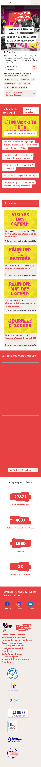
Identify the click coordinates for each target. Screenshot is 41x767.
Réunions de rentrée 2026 (17, 268)
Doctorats (27, 83)
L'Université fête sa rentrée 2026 (20, 133)
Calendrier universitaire (19, 87)
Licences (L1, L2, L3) (11, 79)
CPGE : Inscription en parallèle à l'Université (18, 167)
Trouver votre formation (11, 67)
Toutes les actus (29, 110)
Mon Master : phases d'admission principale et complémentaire (19, 184)
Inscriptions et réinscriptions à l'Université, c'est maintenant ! (18, 157)
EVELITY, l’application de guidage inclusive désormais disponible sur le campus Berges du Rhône (20, 144)
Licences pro (25, 79)
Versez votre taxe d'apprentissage (13, 93)
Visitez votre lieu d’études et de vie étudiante (20, 235)
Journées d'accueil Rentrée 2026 (20, 338)
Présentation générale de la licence (16, 76)
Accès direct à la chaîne (21, 470)
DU (20, 83)
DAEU (6, 87)
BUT (33, 79)
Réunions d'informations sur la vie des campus (20, 304)
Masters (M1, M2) (10, 83)
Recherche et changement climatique (20, 175)
